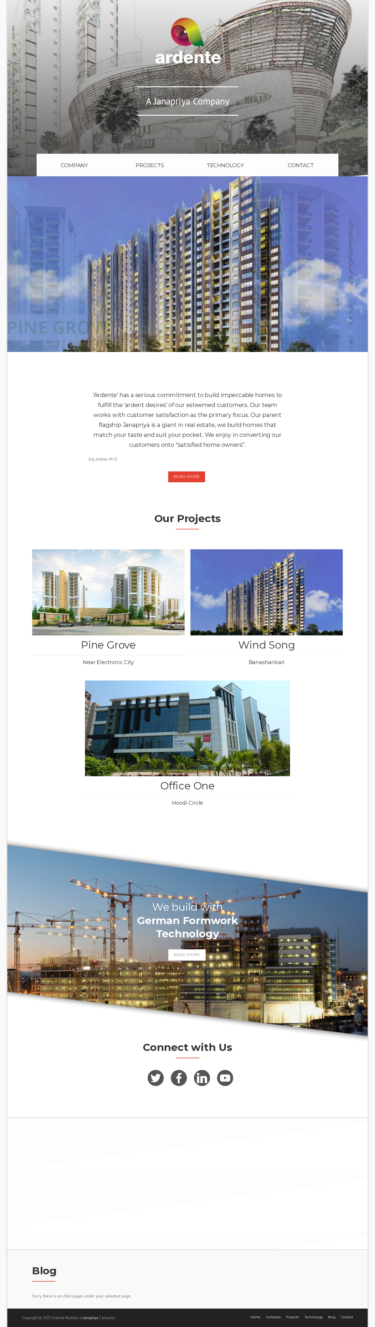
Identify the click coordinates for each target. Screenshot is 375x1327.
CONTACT (301, 165)
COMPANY (74, 165)
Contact (347, 1317)
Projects (292, 1317)
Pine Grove (108, 645)
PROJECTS (150, 165)
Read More (186, 476)
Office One (187, 785)
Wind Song (266, 645)
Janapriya (90, 1317)
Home (255, 1317)
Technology (313, 1317)
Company (273, 1317)
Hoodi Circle (187, 803)
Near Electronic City (108, 662)
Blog (331, 1317)
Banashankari (267, 662)
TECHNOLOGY (225, 165)
